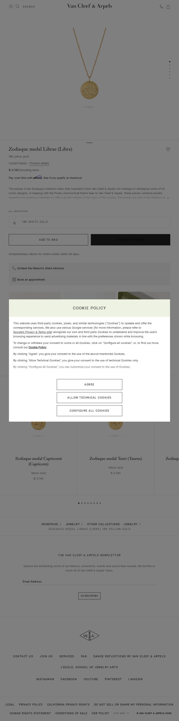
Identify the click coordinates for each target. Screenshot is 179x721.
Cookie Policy (37, 347)
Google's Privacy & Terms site (32, 332)
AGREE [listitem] (89, 384)
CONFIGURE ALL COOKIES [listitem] (89, 410)
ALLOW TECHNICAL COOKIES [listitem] (89, 397)
